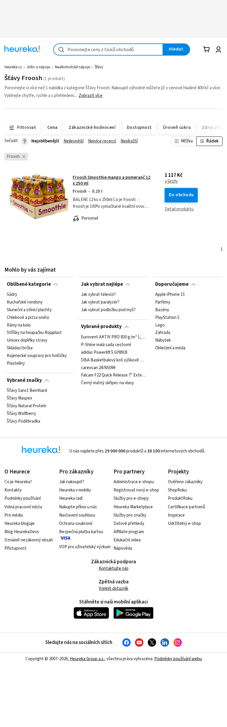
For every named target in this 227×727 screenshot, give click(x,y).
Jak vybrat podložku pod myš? (108, 310)
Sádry (12, 295)
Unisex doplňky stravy (27, 340)
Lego (160, 325)
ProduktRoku (180, 498)
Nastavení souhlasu (77, 515)
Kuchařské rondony (25, 302)
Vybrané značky (24, 380)
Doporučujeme (172, 284)
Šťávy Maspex (19, 398)
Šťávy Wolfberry (21, 414)
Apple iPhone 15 (170, 295)
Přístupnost (15, 548)
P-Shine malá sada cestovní (106, 345)
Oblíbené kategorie (29, 284)
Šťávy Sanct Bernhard (27, 391)
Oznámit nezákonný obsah (28, 540)
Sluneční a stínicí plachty (29, 310)
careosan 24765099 (98, 368)
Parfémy (162, 302)
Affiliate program (129, 532)
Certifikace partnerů (186, 507)
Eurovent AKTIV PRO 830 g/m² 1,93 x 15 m (113, 337)
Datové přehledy (129, 523)
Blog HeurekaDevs (21, 532)
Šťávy (99, 67)
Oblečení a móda (170, 348)
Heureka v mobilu (75, 490)
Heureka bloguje (19, 523)
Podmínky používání (22, 498)
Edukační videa (127, 540)
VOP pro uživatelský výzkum (85, 547)
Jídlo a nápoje (38, 67)
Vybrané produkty (101, 326)
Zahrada (162, 333)
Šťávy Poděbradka (23, 421)
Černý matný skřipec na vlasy (107, 383)
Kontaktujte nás (114, 568)
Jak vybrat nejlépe (102, 284)
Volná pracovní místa (23, 507)
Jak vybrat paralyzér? (100, 302)
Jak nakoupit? (71, 482)
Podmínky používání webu (178, 659)
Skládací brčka (20, 348)
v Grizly (171, 181)
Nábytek (163, 340)
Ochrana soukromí (75, 523)
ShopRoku (177, 490)
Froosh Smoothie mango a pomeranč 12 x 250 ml (111, 180)
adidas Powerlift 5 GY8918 (104, 353)
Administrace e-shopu (134, 482)
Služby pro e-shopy (131, 498)
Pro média (13, 515)
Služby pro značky (130, 515)
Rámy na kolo (19, 325)
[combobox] (108, 49)
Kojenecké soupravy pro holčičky (37, 356)
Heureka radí (70, 498)
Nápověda (123, 548)
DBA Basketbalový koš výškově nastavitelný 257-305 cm (113, 360)
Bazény (162, 310)
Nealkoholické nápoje (72, 67)
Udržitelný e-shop (184, 523)
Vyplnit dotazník (113, 588)
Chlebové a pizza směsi (28, 318)
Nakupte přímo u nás (78, 507)
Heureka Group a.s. (87, 659)
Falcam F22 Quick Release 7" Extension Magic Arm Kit (113, 375)
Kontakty (13, 490)
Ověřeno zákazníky (185, 482)
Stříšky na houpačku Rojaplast (34, 333)
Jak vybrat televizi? (98, 295)
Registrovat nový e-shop (136, 490)
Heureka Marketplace (133, 507)
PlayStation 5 (167, 318)
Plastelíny (16, 363)
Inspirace (176, 515)
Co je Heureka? (18, 482)
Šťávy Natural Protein (26, 406)
